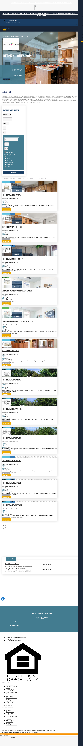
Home (5, 36)
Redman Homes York (12, 198)
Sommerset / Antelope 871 (11, 460)
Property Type (9, 154)
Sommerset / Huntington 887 (12, 259)
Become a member (11, 692)
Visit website (18, 75)
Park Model (9, 160)
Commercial (9, 164)
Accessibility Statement (31, 732)
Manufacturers (12, 36)
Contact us (9, 693)
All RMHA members (11, 716)
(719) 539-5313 (46, 564)
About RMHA (9, 691)
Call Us (14, 621)
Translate (12, 737)
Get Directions (14, 625)
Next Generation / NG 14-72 (12, 227)
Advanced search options (11, 137)
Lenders (8, 715)
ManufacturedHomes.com (50, 730)
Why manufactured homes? (11, 687)
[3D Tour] (17, 188)
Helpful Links (20, 732)
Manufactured (10, 156)
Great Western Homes (12, 564)
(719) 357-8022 (46, 569)
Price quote (6, 210)
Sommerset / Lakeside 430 (11, 438)
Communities (9, 713)
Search (13, 172)
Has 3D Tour (9, 152)
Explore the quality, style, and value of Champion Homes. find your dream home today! (41, 3)
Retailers (8, 710)
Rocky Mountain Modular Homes (15, 569)
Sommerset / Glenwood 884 (12, 505)
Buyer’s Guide (10, 689)
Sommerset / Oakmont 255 (11, 380)
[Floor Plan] (7, 188)
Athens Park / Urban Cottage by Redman (17, 291)
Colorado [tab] (10, 558)
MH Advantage (10, 166)
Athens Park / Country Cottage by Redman (17, 321)
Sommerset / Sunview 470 (11, 195)
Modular (8, 158)
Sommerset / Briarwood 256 (12, 409)
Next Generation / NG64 (10, 350)
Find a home (9, 685)
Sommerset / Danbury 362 (11, 483)
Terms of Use (5, 732)
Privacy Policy (13, 732)
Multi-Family (9, 162)
